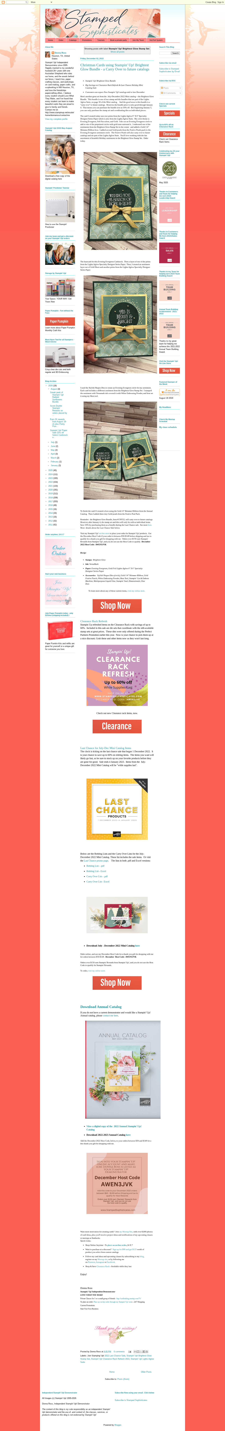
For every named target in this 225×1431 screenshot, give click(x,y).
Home (50, 40)
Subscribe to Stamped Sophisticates (131, 1400)
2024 (50, 474)
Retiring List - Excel (96, 871)
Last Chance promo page (96, 860)
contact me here (110, 1015)
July (53, 442)
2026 (50, 385)
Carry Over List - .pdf (97, 876)
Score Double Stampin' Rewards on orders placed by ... (58, 410)
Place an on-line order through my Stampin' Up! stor (113, 1302)
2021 (50, 486)
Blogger (117, 1425)
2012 (50, 521)
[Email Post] (129, 1351)
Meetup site (102, 1259)
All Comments (169, 93)
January (54, 465)
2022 (50, 482)
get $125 (124, 1249)
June (53, 446)
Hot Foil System (156, 40)
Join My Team (138, 40)
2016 (50, 505)
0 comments (119, 1351)
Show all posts (117, 51)
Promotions (87, 40)
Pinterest (91, 1262)
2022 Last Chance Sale (115, 1356)
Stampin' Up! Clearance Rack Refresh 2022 (110, 1359)
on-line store (104, 533)
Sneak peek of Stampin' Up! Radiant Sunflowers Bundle (57, 397)
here (150, 525)
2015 (50, 509)
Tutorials (101, 40)
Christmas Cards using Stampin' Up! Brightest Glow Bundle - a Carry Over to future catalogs (114, 67)
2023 (50, 478)
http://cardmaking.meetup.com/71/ (128, 1298)
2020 (50, 490)
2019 (50, 493)
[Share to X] (140, 1351)
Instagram (100, 1262)
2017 (50, 501)
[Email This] (135, 1351)
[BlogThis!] (138, 1351)
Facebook (111, 1262)
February (55, 461)
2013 (50, 517)
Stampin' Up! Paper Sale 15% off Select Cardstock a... (59, 434)
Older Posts (146, 1372)
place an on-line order (116, 1245)
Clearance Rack (103, 1266)
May (53, 450)
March (54, 458)
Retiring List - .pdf (95, 866)
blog (142, 1256)
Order (61, 40)
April (53, 454)
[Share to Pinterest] (146, 1351)
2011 (50, 524)
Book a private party (118, 40)
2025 (50, 470)
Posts (166, 88)
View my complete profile (56, 119)
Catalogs (73, 40)
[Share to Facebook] (143, 1351)
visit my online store (136, 591)
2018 (50, 497)
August (54, 389)
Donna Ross (60, 53)
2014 (50, 513)
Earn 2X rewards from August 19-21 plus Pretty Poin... (58, 423)
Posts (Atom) (123, 1379)
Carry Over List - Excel (97, 881)
